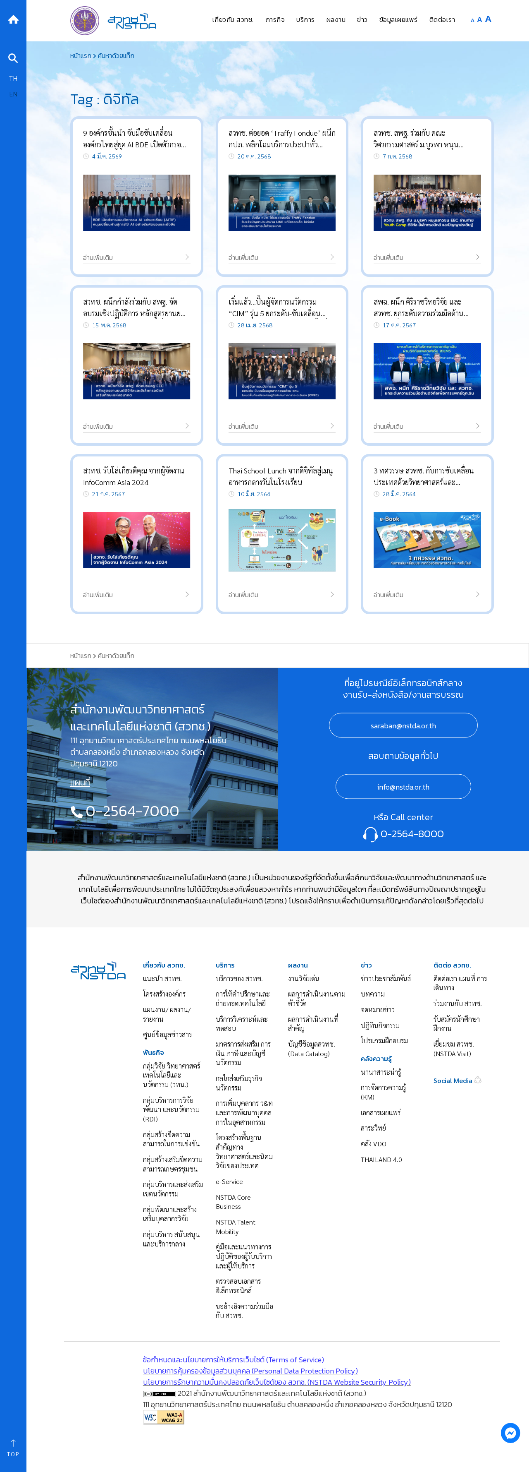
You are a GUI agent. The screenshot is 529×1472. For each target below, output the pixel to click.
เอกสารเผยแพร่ (380, 1112)
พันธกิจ (153, 1052)
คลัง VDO (373, 1143)
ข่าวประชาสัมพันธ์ (386, 978)
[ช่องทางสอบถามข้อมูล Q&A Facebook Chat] (510, 1432)
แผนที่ (80, 782)
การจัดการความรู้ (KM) (383, 1092)
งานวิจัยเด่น (303, 978)
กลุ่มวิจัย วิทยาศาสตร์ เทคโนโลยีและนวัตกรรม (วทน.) (171, 1075)
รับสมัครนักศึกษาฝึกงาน (457, 1024)
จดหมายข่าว (378, 1009)
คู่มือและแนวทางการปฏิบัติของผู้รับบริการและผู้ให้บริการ (244, 1256)
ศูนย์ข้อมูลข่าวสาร (167, 1034)
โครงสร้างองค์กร (164, 993)
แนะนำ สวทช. (162, 978)
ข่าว (366, 965)
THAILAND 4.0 (381, 1159)
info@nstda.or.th (403, 786)
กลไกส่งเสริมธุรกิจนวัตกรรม (239, 1083)
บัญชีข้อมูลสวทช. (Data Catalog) (311, 1049)
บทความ (373, 993)
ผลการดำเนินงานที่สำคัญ (313, 1024)
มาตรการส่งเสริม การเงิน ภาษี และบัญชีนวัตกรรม (243, 1053)
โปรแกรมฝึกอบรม (384, 1040)
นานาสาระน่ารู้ (381, 1072)
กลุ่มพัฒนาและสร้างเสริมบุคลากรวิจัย (170, 1214)
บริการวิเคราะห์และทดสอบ (242, 1024)
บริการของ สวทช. (239, 978)
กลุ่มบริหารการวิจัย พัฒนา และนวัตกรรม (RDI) (171, 1109)
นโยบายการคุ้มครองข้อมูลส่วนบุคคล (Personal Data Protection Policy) (250, 1370)
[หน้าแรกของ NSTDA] (98, 969)
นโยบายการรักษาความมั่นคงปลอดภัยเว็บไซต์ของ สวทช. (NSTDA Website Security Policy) (277, 1382)
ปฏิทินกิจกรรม (380, 1025)
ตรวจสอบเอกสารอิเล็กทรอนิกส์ (238, 1286)
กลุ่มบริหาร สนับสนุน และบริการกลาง (171, 1239)
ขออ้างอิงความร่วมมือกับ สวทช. (244, 1311)
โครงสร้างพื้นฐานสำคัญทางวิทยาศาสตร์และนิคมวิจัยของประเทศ (244, 1151)
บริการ (225, 965)
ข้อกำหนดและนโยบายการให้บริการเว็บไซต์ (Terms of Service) (233, 1359)
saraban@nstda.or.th (403, 725)
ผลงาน (298, 965)
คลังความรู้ (376, 1059)
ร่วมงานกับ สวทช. (458, 1003)
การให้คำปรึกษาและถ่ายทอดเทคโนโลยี (243, 998)
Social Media (454, 1080)
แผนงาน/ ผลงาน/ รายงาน (167, 1014)
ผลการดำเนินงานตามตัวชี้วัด (317, 998)
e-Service (229, 1181)
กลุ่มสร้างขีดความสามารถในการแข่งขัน (171, 1139)
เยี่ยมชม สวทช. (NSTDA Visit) (454, 1049)
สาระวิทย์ (373, 1128)
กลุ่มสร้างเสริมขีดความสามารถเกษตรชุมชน (173, 1164)
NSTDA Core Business (233, 1202)
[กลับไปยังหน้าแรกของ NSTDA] (13, 18)
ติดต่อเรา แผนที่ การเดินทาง (460, 983)
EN (13, 93)
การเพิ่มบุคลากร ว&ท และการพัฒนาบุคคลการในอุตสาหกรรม (244, 1112)
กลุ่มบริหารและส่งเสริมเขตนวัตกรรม (173, 1189)
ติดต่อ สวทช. (452, 965)
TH (13, 78)
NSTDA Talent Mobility (235, 1226)
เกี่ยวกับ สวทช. (164, 965)
